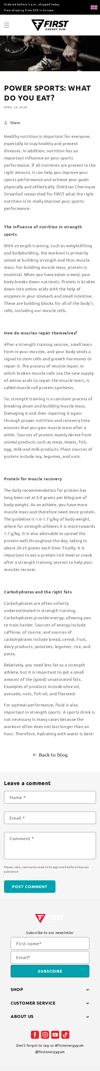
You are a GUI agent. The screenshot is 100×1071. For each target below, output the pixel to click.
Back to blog (53, 754)
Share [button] (15, 122)
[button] (7, 25)
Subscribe (50, 971)
